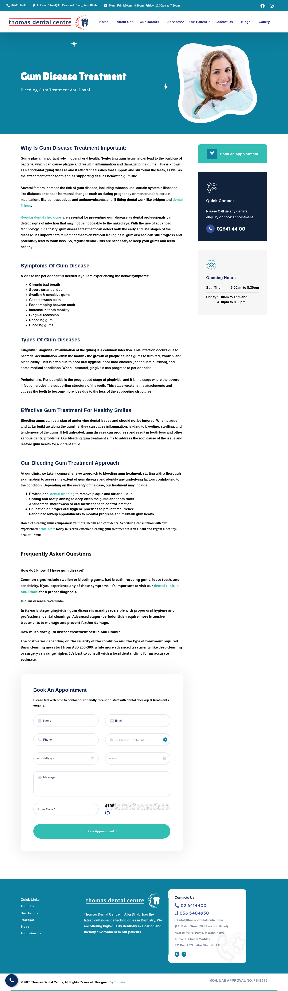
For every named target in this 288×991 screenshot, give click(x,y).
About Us (124, 22)
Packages (28, 919)
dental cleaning (62, 494)
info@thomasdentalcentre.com (200, 920)
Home (103, 22)
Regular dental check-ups (41, 217)
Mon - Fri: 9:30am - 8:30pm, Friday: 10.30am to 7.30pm (144, 5)
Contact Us (224, 22)
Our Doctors (149, 22)
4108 (109, 805)
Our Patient (198, 22)
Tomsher (120, 982)
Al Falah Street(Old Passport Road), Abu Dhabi (67, 5)
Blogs (245, 22)
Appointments (31, 933)
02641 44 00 (18, 5)
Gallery (264, 22)
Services (174, 22)
